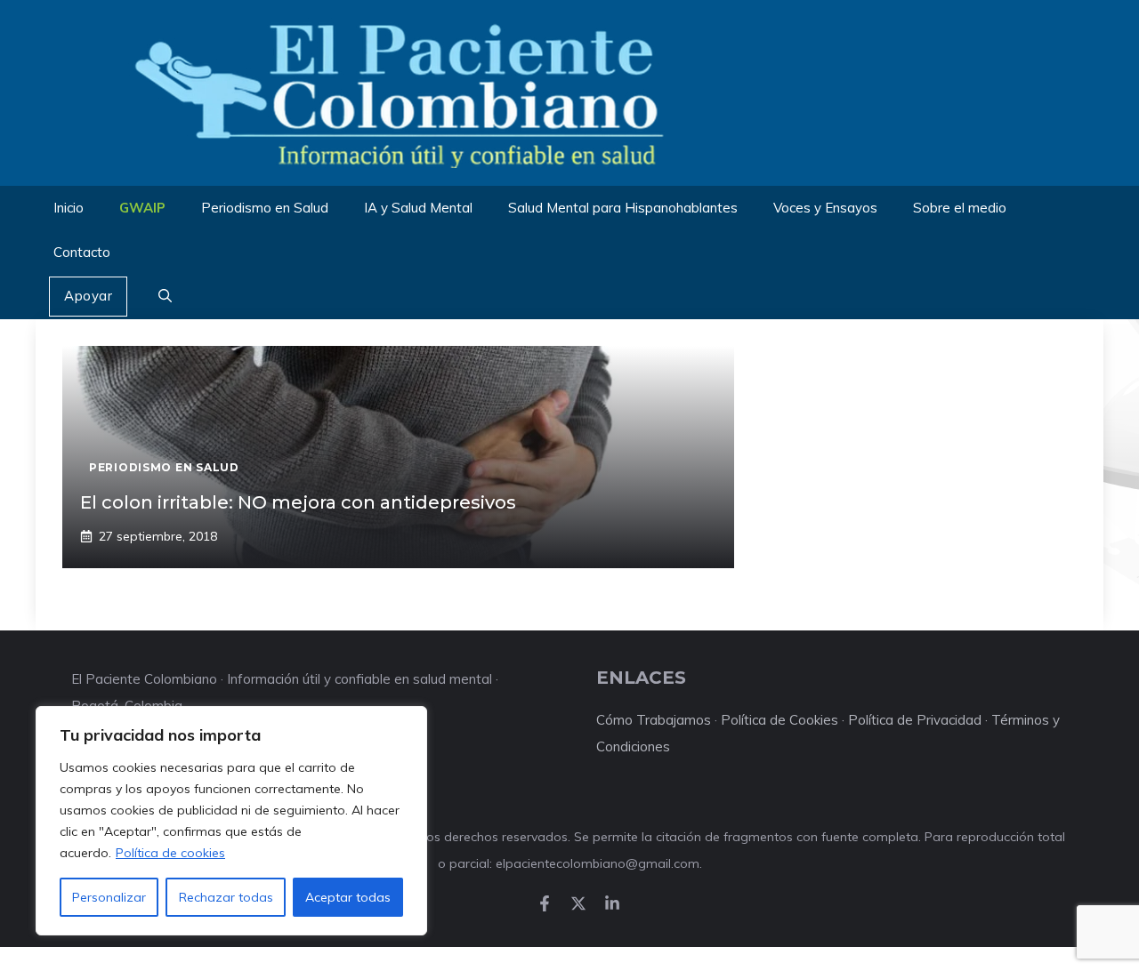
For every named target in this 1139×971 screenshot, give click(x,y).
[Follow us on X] (578, 903)
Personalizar (109, 897)
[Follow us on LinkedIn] (612, 903)
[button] (165, 297)
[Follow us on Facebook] (545, 903)
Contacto (81, 252)
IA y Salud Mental (418, 207)
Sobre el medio (959, 207)
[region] (231, 820)
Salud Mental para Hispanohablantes (623, 207)
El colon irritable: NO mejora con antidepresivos (298, 502)
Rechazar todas (226, 897)
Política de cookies (170, 853)
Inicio (68, 207)
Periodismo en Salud (264, 207)
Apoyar (88, 295)
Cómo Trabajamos (653, 719)
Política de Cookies (779, 719)
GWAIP (142, 207)
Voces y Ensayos (825, 207)
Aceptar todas (348, 897)
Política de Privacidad (914, 719)
